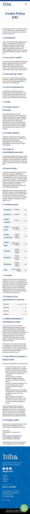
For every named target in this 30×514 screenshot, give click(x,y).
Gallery (4, 477)
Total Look (5, 479)
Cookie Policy (8, 511)
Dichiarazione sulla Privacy (18, 511)
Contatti (4, 481)
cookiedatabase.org (10, 444)
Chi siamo (5, 475)
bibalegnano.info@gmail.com (10, 493)
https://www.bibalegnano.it (19, 41)
